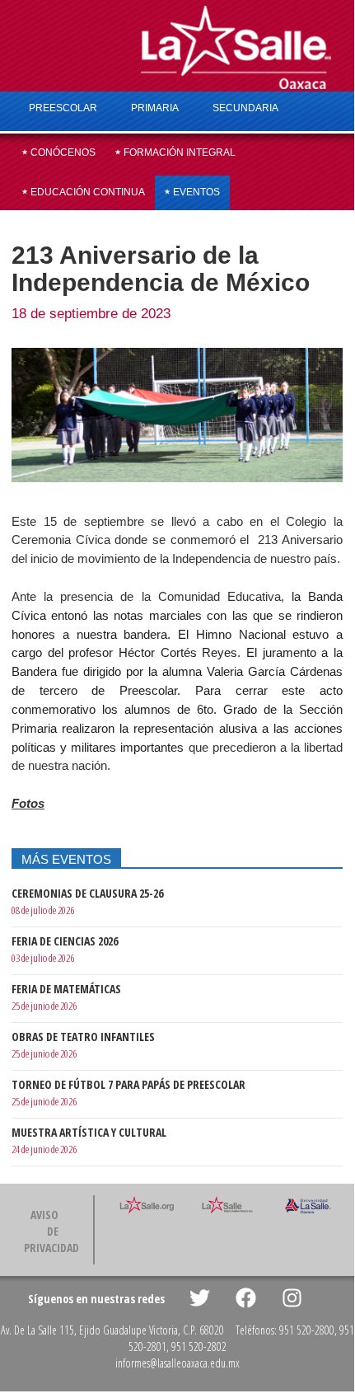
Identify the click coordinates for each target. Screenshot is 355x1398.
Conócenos (62, 152)
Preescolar (63, 108)
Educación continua (86, 192)
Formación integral (178, 152)
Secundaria (245, 108)
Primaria (155, 108)
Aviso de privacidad (51, 1231)
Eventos (195, 192)
